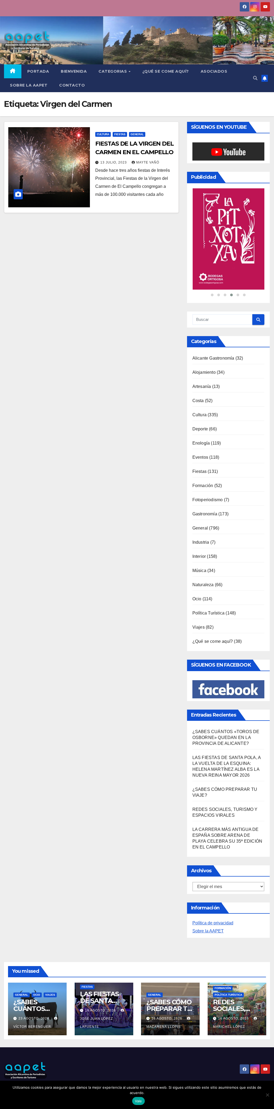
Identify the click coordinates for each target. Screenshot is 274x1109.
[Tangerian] (228, 239)
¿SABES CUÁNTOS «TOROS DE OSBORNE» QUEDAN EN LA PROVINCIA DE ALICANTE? (226, 738)
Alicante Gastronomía (213, 358)
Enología (201, 443)
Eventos (200, 458)
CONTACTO (72, 85)
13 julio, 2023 (114, 162)
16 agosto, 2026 (101, 1011)
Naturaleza (203, 585)
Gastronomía (204, 514)
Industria (200, 542)
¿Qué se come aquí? (212, 642)
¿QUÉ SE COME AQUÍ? (165, 71)
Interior (199, 557)
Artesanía (201, 387)
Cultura (103, 134)
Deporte (200, 429)
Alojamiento (204, 373)
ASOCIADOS (214, 71)
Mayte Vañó (147, 162)
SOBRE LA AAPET (28, 85)
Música (199, 571)
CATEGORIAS (113, 71)
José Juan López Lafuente (96, 1023)
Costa (198, 401)
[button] (255, 78)
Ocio (196, 599)
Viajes (198, 627)
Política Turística (208, 613)
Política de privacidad (212, 923)
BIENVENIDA (74, 71)
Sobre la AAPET (208, 931)
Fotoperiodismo (207, 500)
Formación (202, 486)
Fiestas (119, 134)
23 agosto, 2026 (34, 1019)
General (137, 134)
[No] (267, 1095)
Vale (138, 1101)
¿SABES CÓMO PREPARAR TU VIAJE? (169, 1009)
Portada (38, 71)
